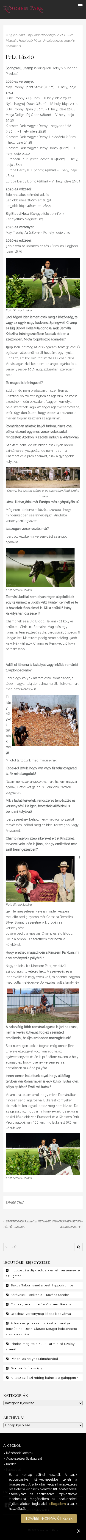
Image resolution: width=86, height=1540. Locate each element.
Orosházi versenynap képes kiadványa (41, 1314)
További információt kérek (48, 1518)
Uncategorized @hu (56, 40)
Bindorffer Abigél (44, 35)
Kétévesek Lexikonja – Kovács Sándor (40, 1295)
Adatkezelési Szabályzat (24, 1458)
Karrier (11, 1464)
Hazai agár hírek (30, 40)
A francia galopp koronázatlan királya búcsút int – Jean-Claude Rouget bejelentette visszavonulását (41, 1329)
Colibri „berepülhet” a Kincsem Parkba (41, 1304)
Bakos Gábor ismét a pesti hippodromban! (44, 1285)
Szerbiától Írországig (27, 1368)
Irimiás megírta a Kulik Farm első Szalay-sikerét (41, 1346)
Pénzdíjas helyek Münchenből (34, 1359)
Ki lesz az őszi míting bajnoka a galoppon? (44, 1377)
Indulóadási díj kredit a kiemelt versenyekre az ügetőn (43, 1273)
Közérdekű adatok (19, 1453)
